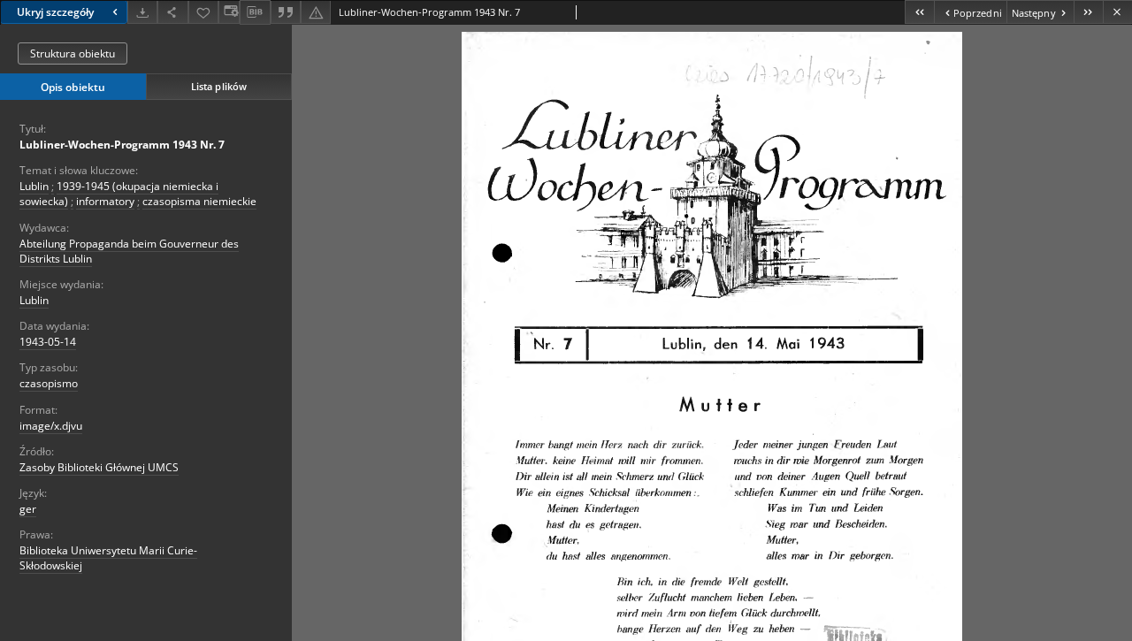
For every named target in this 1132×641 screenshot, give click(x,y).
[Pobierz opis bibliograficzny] (255, 12)
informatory (105, 201)
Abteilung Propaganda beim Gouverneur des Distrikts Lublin (129, 251)
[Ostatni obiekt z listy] (1088, 12)
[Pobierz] (142, 12)
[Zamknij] (1117, 12)
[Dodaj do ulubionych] (203, 12)
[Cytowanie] (286, 12)
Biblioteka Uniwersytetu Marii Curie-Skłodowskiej (108, 558)
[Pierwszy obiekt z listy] (919, 12)
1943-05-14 (47, 341)
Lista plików (219, 86)
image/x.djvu (50, 425)
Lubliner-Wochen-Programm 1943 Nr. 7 (122, 144)
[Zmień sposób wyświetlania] (229, 12)
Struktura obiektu (72, 53)
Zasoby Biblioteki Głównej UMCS (99, 467)
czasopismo (48, 383)
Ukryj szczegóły (55, 11)
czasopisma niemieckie (199, 201)
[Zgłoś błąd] (316, 12)
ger (27, 508)
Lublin (34, 186)
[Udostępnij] (172, 12)
